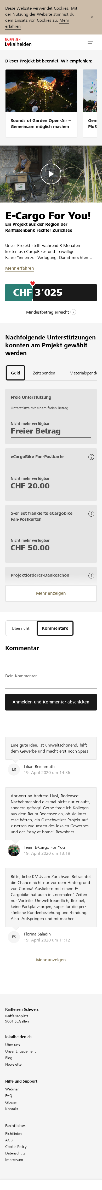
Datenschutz (15, 1153)
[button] (90, 42)
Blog (8, 1058)
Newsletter (14, 1064)
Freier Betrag (36, 430)
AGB (9, 1140)
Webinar (12, 1089)
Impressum (14, 1160)
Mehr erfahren (19, 268)
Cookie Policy (16, 1147)
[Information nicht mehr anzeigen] (92, 17)
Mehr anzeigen (51, 593)
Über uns (12, 1045)
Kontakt (11, 1109)
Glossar (11, 1102)
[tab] (15, 373)
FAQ (8, 1096)
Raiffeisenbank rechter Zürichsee (38, 230)
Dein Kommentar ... (23, 675)
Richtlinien (13, 1133)
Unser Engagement (20, 1051)
